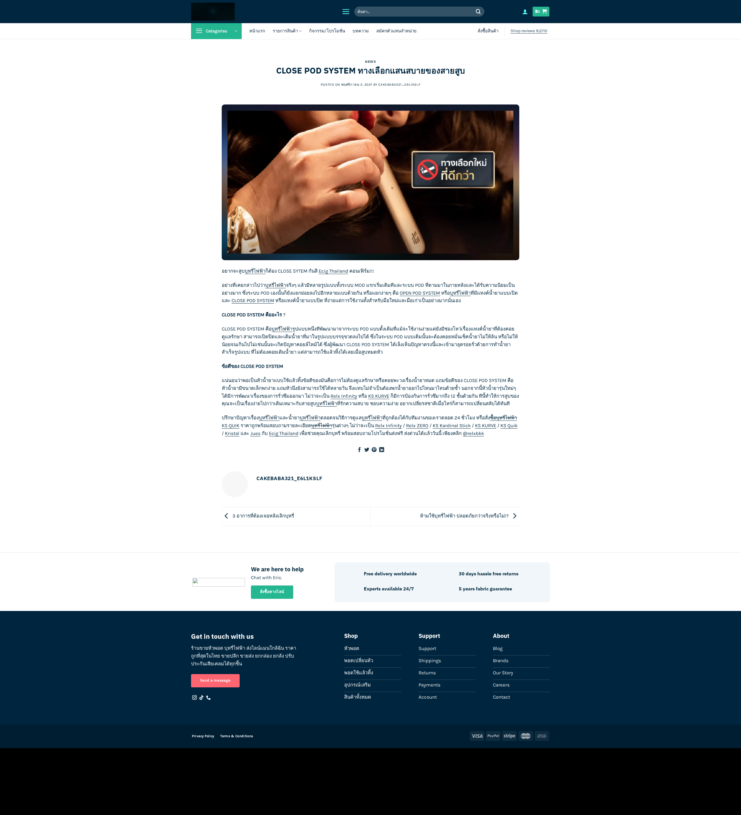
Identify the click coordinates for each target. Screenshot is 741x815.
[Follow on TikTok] (201, 697)
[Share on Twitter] (366, 450)
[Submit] (478, 11)
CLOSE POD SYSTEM (253, 300)
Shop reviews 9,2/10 (529, 30)
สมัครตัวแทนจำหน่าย (396, 31)
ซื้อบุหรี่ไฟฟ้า (503, 418)
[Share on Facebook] (359, 450)
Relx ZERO (417, 425)
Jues (255, 433)
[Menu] (346, 11)
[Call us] (208, 697)
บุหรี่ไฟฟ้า (255, 271)
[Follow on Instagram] (194, 697)
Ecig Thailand (333, 271)
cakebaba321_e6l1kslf (399, 84)
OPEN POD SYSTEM (420, 293)
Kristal (232, 433)
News (370, 61)
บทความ (361, 31)
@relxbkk (473, 433)
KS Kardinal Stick (452, 425)
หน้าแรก (257, 31)
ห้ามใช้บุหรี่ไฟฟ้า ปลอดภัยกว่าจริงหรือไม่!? (465, 516)
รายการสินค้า (285, 31)
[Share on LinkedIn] (381, 450)
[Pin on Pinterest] (374, 450)
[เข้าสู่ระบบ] (525, 11)
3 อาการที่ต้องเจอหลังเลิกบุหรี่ (262, 516)
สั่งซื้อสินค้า (488, 31)
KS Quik (509, 425)
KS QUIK (230, 425)
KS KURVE (378, 396)
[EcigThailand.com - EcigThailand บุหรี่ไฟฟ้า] (243, 11)
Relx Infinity (344, 396)
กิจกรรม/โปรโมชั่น (327, 31)
